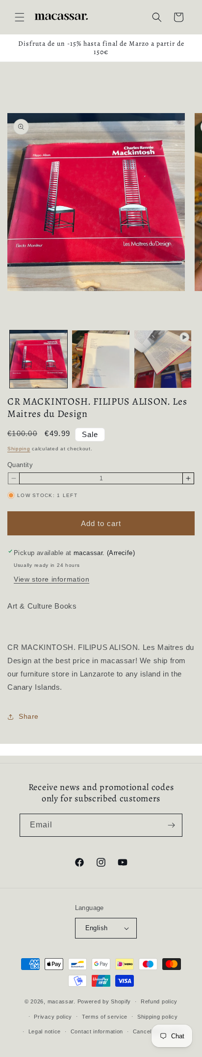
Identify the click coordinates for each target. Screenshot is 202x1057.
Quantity (20, 465)
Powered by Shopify (104, 1001)
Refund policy (159, 1001)
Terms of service (104, 1017)
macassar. (62, 1001)
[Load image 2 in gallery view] (100, 359)
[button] (19, 17)
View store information (51, 579)
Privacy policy (53, 1017)
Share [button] (29, 716)
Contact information (97, 1031)
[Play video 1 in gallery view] (163, 359)
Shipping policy (157, 1017)
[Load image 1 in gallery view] (38, 359)
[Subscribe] (171, 825)
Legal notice (44, 1031)
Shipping (18, 448)
